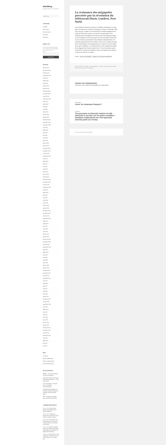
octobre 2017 (46, 275)
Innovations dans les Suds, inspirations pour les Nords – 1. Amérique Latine (51, 379)
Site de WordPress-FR (48, 363)
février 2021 (46, 174)
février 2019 (46, 234)
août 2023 (45, 101)
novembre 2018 (47, 242)
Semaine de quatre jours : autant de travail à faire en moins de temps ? (50, 415)
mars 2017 (45, 294)
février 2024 (46, 86)
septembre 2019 (47, 218)
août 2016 (45, 307)
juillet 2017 (45, 283)
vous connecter (86, 85)
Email (44, 51)
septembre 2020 (47, 187)
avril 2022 (45, 138)
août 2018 (45, 249)
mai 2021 (45, 166)
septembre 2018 (47, 247)
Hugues (86, 66)
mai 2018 (45, 257)
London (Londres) (107, 66)
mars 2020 (45, 203)
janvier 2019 (46, 236)
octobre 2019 (46, 216)
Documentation (46, 32)
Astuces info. (46, 29)
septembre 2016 (47, 304)
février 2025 (46, 67)
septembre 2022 (47, 125)
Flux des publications (48, 358)
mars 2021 (45, 171)
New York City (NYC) (80, 68)
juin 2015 (45, 343)
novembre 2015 (47, 330)
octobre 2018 (46, 244)
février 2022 (46, 143)
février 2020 (46, 205)
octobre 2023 (46, 96)
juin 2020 (45, 195)
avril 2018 (45, 260)
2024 (101, 66)
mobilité (114, 66)
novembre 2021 (47, 151)
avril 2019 (45, 229)
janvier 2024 (46, 88)
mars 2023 (45, 112)
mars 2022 (45, 140)
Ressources (45, 37)
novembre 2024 (47, 70)
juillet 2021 (45, 161)
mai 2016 (45, 314)
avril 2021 (45, 169)
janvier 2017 (46, 296)
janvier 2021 (46, 177)
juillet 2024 (45, 80)
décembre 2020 (47, 179)
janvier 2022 (46, 145)
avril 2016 (45, 317)
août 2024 (45, 78)
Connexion (45, 356)
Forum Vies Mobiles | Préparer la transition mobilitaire (96, 56)
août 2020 (45, 190)
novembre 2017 (47, 273)
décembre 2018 (47, 239)
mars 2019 (45, 231)
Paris (86, 68)
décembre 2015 (47, 327)
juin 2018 (45, 255)
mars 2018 (45, 262)
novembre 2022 (47, 122)
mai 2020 (45, 197)
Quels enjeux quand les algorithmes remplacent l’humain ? (50, 410)
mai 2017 (45, 288)
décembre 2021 (47, 148)
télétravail (90, 68)
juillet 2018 (45, 252)
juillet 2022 (45, 130)
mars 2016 (45, 320)
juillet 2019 (45, 223)
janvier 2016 (46, 325)
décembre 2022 (47, 119)
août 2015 (45, 338)
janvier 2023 (46, 117)
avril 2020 (45, 200)
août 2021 (45, 158)
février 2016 (46, 322)
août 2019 (45, 221)
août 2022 (45, 127)
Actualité (45, 26)
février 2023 (46, 114)
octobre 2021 (46, 153)
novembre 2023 (47, 93)
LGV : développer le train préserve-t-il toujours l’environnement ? (50, 385)
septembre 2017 (47, 278)
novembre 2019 (47, 213)
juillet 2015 (45, 340)
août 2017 (45, 281)
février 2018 (46, 265)
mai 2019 (45, 226)
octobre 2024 (46, 73)
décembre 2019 (47, 210)
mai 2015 (45, 346)
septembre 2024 (47, 75)
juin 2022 (45, 132)
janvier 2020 (46, 208)
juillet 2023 (45, 104)
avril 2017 (45, 291)
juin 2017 (45, 286)
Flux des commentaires (48, 361)
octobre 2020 (46, 184)
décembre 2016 (47, 299)
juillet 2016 (45, 309)
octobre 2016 (46, 301)
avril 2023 (45, 109)
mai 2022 (45, 135)
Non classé (45, 34)
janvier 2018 (46, 268)
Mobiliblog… (48, 6)
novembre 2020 (47, 182)
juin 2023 (45, 106)
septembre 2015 (47, 335)
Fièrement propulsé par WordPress (84, 132)
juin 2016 (45, 312)
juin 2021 (45, 164)
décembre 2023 (47, 91)
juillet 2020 (45, 192)
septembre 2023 (47, 99)
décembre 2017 (47, 270)
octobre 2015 (46, 333)
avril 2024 (45, 83)
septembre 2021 (47, 156)
